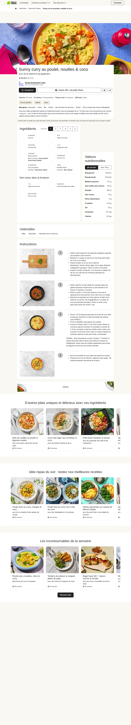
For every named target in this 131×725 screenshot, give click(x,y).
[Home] (16, 8)
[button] (50, 129)
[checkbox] (19, 78)
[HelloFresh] (11, 2)
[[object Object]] (104, 90)
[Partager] (110, 90)
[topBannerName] (65, 17)
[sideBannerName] (98, 137)
